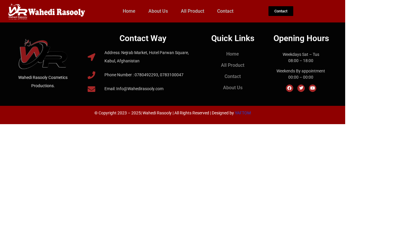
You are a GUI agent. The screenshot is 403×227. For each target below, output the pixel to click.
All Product (192, 11)
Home (129, 11)
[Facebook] (289, 88)
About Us (158, 11)
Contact (225, 11)
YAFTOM (243, 113)
